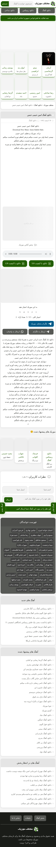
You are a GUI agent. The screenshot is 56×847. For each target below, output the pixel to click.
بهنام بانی (39, 565)
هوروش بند (8, 555)
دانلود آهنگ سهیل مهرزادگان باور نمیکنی (36, 803)
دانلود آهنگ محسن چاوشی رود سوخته (36, 674)
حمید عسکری (27, 560)
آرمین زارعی (10, 575)
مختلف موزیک (48, 105)
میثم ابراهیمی (34, 590)
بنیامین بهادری (31, 530)
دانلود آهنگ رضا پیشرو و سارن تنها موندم (35, 776)
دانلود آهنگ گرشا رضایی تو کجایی (38, 660)
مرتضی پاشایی (47, 590)
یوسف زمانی (13, 585)
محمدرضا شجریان (46, 575)
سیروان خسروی (46, 555)
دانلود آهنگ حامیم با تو (43, 688)
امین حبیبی (19, 133)
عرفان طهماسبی (27, 585)
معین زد (38, 585)
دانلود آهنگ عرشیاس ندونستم (40, 692)
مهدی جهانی (33, 575)
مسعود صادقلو (41, 540)
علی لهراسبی (17, 540)
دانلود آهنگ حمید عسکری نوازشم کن (37, 669)
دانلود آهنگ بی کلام (44, 743)
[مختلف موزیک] (45, 3)
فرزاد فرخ (21, 565)
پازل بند (37, 560)
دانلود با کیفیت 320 (39, 263)
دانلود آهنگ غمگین (44, 720)
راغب (50, 540)
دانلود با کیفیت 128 (13, 263)
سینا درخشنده (47, 545)
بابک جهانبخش (31, 550)
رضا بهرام (49, 565)
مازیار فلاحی (48, 585)
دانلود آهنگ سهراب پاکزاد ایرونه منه (37, 701)
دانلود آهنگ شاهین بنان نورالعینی (39, 799)
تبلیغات (28, 818)
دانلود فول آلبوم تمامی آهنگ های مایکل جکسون (33, 613)
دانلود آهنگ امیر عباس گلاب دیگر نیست (36, 679)
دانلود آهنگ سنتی (44, 729)
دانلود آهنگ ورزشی (44, 747)
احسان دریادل (47, 560)
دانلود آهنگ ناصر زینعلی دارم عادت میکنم (35, 683)
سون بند (49, 570)
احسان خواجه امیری (45, 530)
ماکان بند (30, 565)
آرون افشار (11, 565)
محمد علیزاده (28, 580)
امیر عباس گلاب (20, 555)
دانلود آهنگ (46, 10)
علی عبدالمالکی (40, 580)
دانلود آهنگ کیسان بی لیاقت (40, 785)
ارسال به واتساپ (13, 332)
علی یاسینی (15, 560)
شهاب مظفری (36, 535)
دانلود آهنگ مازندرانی (43, 734)
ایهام (50, 580)
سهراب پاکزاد (22, 545)
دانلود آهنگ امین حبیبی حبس (39, 115)
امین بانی (29, 570)
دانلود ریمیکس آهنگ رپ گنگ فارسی (37, 609)
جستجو (5, 4)
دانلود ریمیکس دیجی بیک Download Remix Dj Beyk (32, 618)
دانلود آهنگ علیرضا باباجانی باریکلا (38, 641)
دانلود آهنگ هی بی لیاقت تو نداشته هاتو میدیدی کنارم (31, 794)
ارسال (8, 500)
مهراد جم (20, 570)
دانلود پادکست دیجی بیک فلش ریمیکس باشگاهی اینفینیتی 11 (28, 622)
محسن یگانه (39, 570)
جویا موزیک (47, 706)
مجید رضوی (29, 540)
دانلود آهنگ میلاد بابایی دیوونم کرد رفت (36, 790)
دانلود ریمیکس (28, 10)
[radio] (36, 312)
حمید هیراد (13, 535)
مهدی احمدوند (22, 590)
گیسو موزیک (46, 711)
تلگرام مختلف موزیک (39, 324)
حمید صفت (22, 575)
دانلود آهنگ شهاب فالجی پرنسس (38, 632)
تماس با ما (16, 818)
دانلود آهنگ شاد (45, 715)
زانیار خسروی (33, 555)
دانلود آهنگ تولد (45, 752)
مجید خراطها (16, 580)
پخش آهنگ (40, 818)
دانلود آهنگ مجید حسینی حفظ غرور (37, 636)
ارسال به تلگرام (39, 332)
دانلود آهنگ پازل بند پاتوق (41, 697)
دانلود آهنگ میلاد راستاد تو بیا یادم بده (37, 780)
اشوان (6, 550)
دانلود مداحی (9, 10)
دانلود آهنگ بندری (44, 738)
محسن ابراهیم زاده (45, 550)
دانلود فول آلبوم (45, 724)
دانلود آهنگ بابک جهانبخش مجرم (39, 665)
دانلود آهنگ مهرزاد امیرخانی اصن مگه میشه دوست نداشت (28, 771)
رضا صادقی (24, 535)
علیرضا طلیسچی (17, 550)
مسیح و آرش (47, 535)
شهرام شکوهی (34, 545)
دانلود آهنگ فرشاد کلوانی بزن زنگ (38, 627)
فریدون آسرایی (17, 530)
